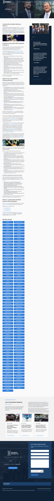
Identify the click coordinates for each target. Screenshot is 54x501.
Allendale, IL (7, 224)
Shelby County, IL (19, 359)
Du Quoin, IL (19, 264)
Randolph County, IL (19, 348)
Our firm (14, 111)
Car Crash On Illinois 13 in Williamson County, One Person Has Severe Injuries (41, 425)
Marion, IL (19, 314)
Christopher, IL (8, 250)
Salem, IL (7, 356)
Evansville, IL (19, 272)
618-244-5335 (47, 2)
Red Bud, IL (8, 351)
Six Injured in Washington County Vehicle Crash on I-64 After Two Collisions (27, 425)
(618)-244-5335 (7, 33)
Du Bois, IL (8, 264)
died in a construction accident (13, 118)
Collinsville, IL (8, 255)
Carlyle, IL (19, 241)
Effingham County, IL (19, 269)
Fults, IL (19, 283)
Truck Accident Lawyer (7, 208)
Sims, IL (8, 362)
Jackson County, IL (19, 300)
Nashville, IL (19, 331)
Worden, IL (19, 387)
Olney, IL (19, 334)
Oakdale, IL (8, 334)
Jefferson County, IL (19, 303)
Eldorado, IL (7, 272)
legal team (5, 203)
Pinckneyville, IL (19, 342)
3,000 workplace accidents (18, 52)
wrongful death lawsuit (11, 128)
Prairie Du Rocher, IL (19, 345)
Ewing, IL (7, 275)
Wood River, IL (8, 387)
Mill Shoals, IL (19, 323)
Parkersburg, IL (8, 337)
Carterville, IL (19, 244)
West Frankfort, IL (19, 382)
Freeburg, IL (8, 283)
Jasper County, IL (8, 303)
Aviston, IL (19, 230)
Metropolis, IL (8, 323)
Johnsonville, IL (19, 306)
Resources (31, 1)
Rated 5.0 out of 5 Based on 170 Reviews (44, 490)
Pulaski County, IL (7, 348)
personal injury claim (13, 108)
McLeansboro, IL (19, 320)
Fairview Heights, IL (8, 278)
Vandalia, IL (8, 373)
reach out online (13, 33)
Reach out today (21, 137)
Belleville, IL (7, 233)
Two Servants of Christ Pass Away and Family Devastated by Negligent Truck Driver (12, 425)
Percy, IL (19, 337)
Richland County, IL (19, 351)
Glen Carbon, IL (19, 286)
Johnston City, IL (8, 309)
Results (35, 1)
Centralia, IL (7, 247)
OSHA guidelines (14, 98)
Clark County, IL (19, 250)
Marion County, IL (7, 314)
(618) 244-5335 (17, 464)
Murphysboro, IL (8, 331)
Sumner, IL (19, 365)
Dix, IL (8, 261)
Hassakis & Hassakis (10, 28)
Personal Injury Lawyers (7, 210)
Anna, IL (7, 230)
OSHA (11, 53)
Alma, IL (19, 224)
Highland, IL (19, 297)
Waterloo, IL (19, 379)
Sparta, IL (19, 362)
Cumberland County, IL (19, 258)
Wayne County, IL (8, 382)
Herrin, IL (8, 297)
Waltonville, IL (19, 376)
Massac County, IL (7, 320)
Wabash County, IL (7, 376)
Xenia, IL (7, 390)
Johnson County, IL (8, 306)
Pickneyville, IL (8, 342)
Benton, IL (19, 233)
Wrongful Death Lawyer (7, 207)
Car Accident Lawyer (7, 209)
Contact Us (41, 1)
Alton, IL (7, 227)
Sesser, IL (7, 359)
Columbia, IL (19, 255)
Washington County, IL (8, 379)
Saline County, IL (19, 356)
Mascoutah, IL (19, 317)
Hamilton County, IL (19, 292)
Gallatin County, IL (8, 286)
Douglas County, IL (19, 261)
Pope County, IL (8, 345)
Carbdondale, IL (8, 241)
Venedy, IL (19, 373)
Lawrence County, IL (19, 309)
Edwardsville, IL (8, 269)
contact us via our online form (7, 213)
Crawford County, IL (8, 258)
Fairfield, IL (19, 275)
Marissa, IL (8, 317)
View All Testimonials (37, 79)
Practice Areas (24, 1)
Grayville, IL (8, 292)
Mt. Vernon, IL (19, 328)
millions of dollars (5, 204)
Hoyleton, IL (7, 300)
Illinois (19, 99)
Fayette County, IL (19, 278)
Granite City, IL (19, 289)
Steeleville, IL (7, 365)
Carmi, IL (7, 244)
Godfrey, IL (8, 289)
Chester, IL (19, 247)
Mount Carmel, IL (8, 328)
